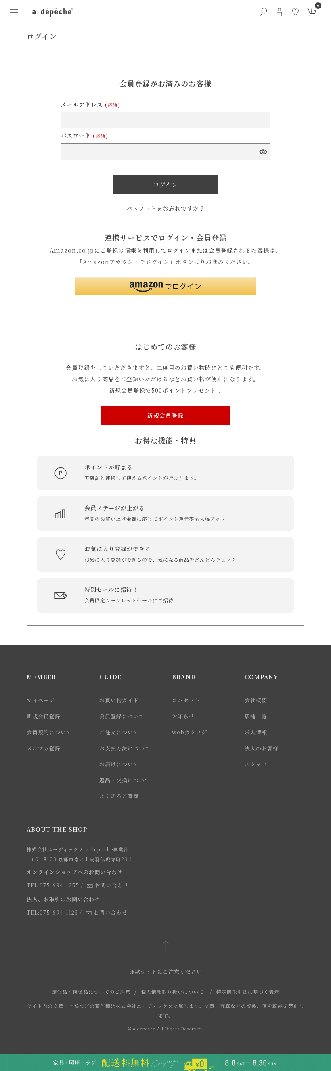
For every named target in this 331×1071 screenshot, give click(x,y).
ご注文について (119, 732)
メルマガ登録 (44, 748)
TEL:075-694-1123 (52, 912)
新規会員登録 (44, 716)
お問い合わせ (112, 885)
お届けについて (119, 764)
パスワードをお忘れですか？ (165, 208)
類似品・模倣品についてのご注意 (91, 991)
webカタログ (189, 732)
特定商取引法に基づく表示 (247, 991)
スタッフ (256, 764)
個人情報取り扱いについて (172, 991)
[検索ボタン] (263, 12)
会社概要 (256, 700)
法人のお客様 (262, 748)
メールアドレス (90, 104)
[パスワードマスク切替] (263, 152)
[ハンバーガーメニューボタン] (14, 12)
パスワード (84, 135)
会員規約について (49, 732)
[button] (165, 286)
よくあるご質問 (119, 796)
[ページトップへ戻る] (165, 947)
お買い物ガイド (119, 700)
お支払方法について (124, 748)
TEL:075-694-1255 (53, 885)
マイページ (41, 700)
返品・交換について (124, 780)
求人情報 (256, 732)
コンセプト (186, 700)
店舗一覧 (256, 716)
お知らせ (183, 716)
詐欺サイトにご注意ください (165, 971)
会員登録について (122, 716)
